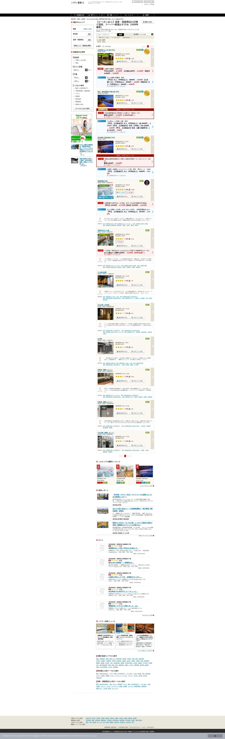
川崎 (90, 722)
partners (35, 736)
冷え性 (136, 675)
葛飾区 (140, 663)
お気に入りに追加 (138, 61)
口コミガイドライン (135, 727)
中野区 (114, 661)
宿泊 (143, 673)
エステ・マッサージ (115, 675)
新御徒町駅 (144, 332)
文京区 (107, 663)
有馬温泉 (97, 720)
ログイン (146, 4)
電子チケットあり (104, 37)
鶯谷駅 (127, 364)
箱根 (93, 720)
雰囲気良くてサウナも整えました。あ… (124, 606)
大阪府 (116, 718)
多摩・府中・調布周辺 (118, 665)
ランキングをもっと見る (146, 485)
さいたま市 (102, 722)
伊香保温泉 (115, 720)
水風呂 (139, 673)
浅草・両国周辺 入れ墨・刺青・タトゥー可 (113, 332)
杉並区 (124, 661)
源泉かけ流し (79, 104)
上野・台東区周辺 (115, 663)
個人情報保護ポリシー (107, 731)
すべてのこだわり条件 (82, 108)
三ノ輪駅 (136, 298)
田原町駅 (128, 267)
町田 (109, 665)
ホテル (98, 675)
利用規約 (130, 731)
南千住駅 (105, 299)
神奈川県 (88, 718)
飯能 (107, 722)
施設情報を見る (123, 61)
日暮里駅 (148, 426)
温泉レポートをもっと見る (145, 535)
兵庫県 (103, 718)
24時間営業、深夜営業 (140, 686)
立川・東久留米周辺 (101, 665)
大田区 (138, 661)
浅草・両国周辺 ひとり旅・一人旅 (111, 296)
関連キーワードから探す (78, 724)
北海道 (121, 718)
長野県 (125, 718)
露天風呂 (147, 673)
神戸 (133, 722)
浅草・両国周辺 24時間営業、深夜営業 (112, 225)
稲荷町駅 (138, 267)
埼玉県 (93, 718)
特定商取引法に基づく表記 (120, 731)
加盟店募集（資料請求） (110, 727)
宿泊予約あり (126, 37)
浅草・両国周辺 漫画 (142, 265)
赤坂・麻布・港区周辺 (138, 658)
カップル (124, 675)
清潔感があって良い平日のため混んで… (124, 548)
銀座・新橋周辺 (100, 658)
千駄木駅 (143, 426)
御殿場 (111, 722)
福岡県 (135, 718)
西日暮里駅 (105, 427)
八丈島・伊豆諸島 (113, 667)
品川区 (129, 661)
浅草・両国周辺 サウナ (127, 298)
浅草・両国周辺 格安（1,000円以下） (129, 296)
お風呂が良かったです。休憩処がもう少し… (125, 577)
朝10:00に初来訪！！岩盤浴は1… (121, 563)
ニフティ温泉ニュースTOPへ (145, 650)
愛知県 (130, 718)
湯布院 (133, 720)
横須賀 (94, 722)
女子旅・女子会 (142, 675)
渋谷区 (129, 658)
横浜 (87, 722)
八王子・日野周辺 (134, 665)
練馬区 (98, 663)
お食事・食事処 (105, 675)
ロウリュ (130, 675)
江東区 (150, 663)
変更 (89, 34)
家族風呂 (78, 101)
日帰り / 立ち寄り (80, 60)
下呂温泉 (109, 720)
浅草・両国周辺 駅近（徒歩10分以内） (112, 298)
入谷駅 (123, 364)
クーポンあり (116, 37)
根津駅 (110, 427)
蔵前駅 (132, 225)
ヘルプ (143, 727)
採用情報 (152, 731)
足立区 (135, 663)
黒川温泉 (127, 720)
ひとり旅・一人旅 (132, 673)
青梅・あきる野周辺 (101, 667)
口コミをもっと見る (147, 615)
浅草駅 (123, 267)
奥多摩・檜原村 (144, 665)
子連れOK (99, 678)
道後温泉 (122, 720)
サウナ (111, 673)
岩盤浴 (77, 96)
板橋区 (103, 663)
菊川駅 (136, 225)
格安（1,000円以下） (120, 673)
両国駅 (123, 225)
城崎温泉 (103, 720)
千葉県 (98, 718)
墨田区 (122, 663)
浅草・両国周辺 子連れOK (109, 363)
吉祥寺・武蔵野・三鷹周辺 (103, 661)
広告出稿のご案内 (123, 727)
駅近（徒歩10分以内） (102, 673)
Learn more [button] (93, 736)
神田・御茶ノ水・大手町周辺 (114, 658)
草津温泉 (88, 720)
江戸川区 (145, 663)
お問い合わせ (150, 727)
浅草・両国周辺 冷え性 (108, 223)
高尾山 (126, 665)
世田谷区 (118, 661)
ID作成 (152, 4)
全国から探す (87, 29)
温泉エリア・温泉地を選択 (82, 45)
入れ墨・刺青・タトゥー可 (110, 688)
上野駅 (104, 333)
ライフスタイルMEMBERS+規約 (141, 731)
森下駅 (128, 225)
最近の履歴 (149, 1)
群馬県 (107, 718)
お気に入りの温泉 (137, 1)
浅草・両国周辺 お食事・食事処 (140, 223)
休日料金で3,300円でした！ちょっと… (123, 591)
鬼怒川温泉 (139, 720)
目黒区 (133, 661)
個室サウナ (99, 688)
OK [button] (215, 736)
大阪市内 (116, 722)
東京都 (112, 718)
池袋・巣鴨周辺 (145, 661)
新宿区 (124, 658)
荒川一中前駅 (149, 298)
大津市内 (128, 722)
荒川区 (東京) (129, 663)
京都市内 (122, 722)
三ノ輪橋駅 (142, 298)
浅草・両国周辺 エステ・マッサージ (123, 223)
